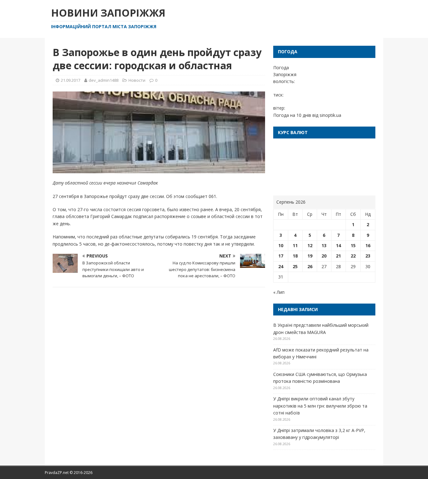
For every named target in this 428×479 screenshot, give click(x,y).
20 (323, 256)
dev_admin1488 (103, 80)
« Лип (278, 292)
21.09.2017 (70, 80)
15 (353, 245)
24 (280, 266)
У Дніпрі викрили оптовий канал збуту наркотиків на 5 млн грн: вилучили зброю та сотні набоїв (320, 406)
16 (367, 245)
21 (338, 256)
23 (367, 256)
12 (309, 245)
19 (309, 256)
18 (295, 256)
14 (338, 245)
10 (280, 245)
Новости (136, 80)
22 (353, 256)
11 (295, 245)
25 (295, 266)
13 (323, 245)
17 (280, 256)
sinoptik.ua (330, 115)
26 (309, 266)
